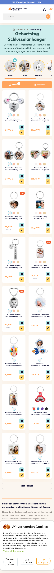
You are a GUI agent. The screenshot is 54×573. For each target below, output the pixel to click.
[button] (4, 9)
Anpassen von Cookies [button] (10, 562)
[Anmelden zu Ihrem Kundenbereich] (44, 10)
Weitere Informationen (14, 551)
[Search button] (48, 16)
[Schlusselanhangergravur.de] (17, 9)
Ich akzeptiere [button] (43, 561)
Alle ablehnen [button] (27, 561)
